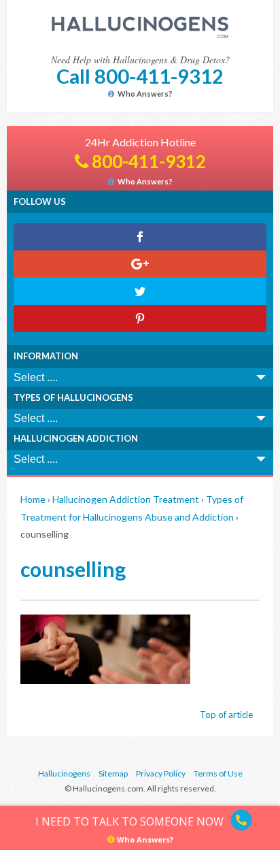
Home (33, 499)
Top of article (226, 714)
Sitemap (113, 773)
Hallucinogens (64, 773)
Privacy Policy (161, 773)
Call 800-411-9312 (140, 76)
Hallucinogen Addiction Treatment (125, 499)
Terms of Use (218, 773)
